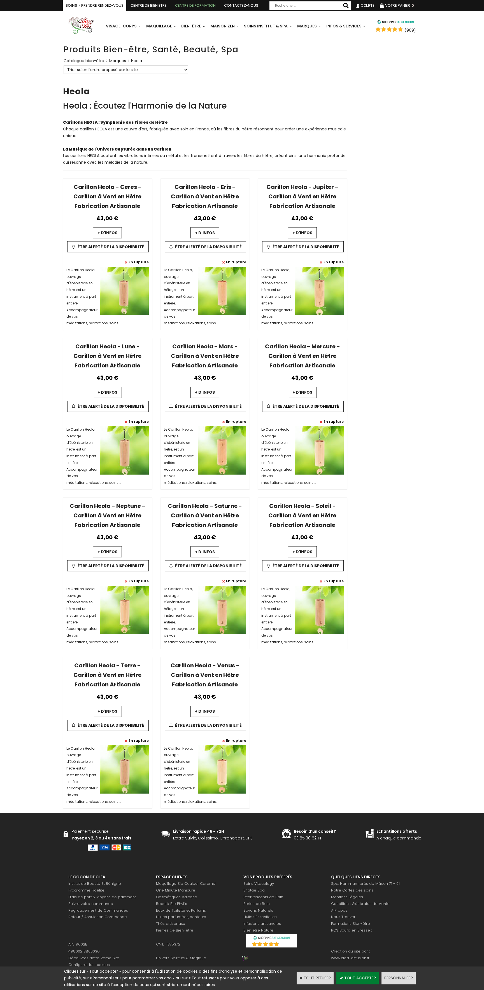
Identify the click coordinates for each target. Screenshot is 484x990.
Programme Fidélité (86, 890)
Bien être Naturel (258, 930)
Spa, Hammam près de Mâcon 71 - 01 (365, 883)
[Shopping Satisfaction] (395, 22)
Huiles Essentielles (260, 916)
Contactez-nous (241, 5)
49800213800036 (84, 951)
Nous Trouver (343, 916)
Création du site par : (350, 951)
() (286, 944)
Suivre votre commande (90, 903)
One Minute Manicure (175, 890)
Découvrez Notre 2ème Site (93, 958)
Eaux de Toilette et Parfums (181, 910)
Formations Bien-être (350, 923)
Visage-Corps (121, 26)
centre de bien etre (149, 5)
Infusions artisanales (262, 923)
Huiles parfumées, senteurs (181, 916)
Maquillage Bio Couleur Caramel (186, 883)
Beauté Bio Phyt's (171, 903)
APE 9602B (77, 944)
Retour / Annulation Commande (97, 916)
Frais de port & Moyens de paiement (102, 897)
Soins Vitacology (258, 883)
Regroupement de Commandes (98, 910)
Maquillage (159, 26)
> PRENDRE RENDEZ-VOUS (95, 5)
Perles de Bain (256, 903)
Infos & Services (344, 26)
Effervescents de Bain (263, 897)
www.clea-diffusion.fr (350, 958)
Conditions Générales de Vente (360, 903)
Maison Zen (222, 26)
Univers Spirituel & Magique (181, 958)
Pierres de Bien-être (174, 930)
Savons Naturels (258, 910)
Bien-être (191, 26)
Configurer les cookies (89, 964)
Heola (136, 61)
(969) (410, 30)
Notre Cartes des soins (352, 890)
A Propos (339, 910)
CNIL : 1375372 (168, 944)
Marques (307, 26)
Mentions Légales (347, 897)
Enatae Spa (254, 890)
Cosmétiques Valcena (176, 897)
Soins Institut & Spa (266, 26)
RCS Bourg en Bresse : (351, 930)
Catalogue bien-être (84, 61)
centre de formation (195, 5)
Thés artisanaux (170, 923)
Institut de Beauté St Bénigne (94, 883)
